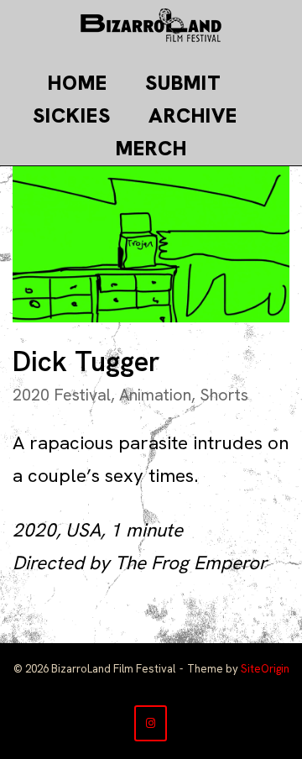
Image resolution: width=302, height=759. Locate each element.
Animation (155, 395)
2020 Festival (62, 395)
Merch (151, 148)
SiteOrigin (265, 669)
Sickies (72, 115)
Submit (183, 83)
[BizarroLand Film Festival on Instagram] (150, 723)
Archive (192, 115)
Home (77, 83)
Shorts (224, 395)
